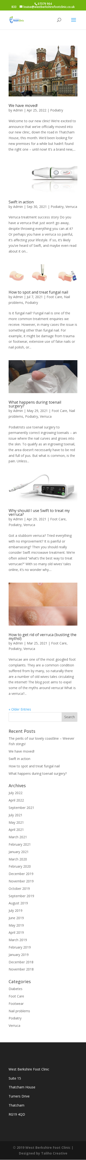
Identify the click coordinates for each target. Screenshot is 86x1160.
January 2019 (19, 954)
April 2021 (16, 829)
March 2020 (18, 859)
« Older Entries (20, 709)
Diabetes (15, 988)
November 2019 (21, 881)
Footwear (16, 1003)
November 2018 (21, 969)
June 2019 (16, 918)
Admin (18, 110)
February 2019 (20, 947)
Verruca (71, 206)
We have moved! (23, 105)
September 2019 (21, 896)
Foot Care (54, 297)
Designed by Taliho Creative (43, 1153)
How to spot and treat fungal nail (38, 292)
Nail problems (19, 1011)
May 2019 (16, 925)
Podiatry (56, 110)
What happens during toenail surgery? (35, 404)
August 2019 (18, 903)
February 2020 (20, 866)
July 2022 (15, 793)
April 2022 (16, 800)
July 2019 (15, 910)
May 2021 (16, 822)
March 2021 (18, 837)
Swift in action (21, 202)
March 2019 (18, 940)
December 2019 (21, 873)
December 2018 (21, 962)
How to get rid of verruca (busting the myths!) (42, 636)
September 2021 (21, 807)
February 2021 (20, 844)
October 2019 (19, 888)
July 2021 (15, 815)
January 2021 (19, 851)
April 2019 (16, 932)
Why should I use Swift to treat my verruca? (39, 512)
